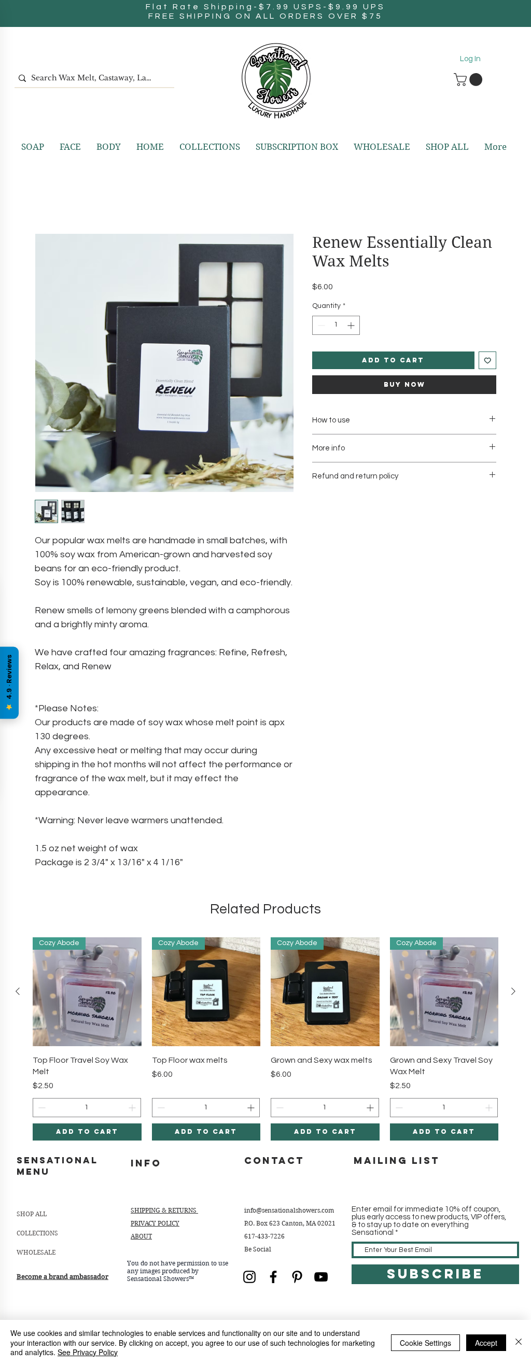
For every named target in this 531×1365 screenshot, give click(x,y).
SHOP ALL (32, 1214)
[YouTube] (321, 1277)
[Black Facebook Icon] (273, 1277)
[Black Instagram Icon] (249, 1277)
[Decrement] (320, 325)
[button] (469, 79)
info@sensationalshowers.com (289, 1210)
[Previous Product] (17, 991)
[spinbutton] (336, 325)
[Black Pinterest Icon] (297, 1277)
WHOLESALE (36, 1252)
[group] (265, 1039)
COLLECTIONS (37, 1233)
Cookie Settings (425, 1343)
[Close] (518, 1342)
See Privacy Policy (88, 1352)
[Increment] (351, 325)
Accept (486, 1343)
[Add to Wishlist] (488, 360)
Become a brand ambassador (62, 1276)
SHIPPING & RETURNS (164, 1210)
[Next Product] (513, 991)
